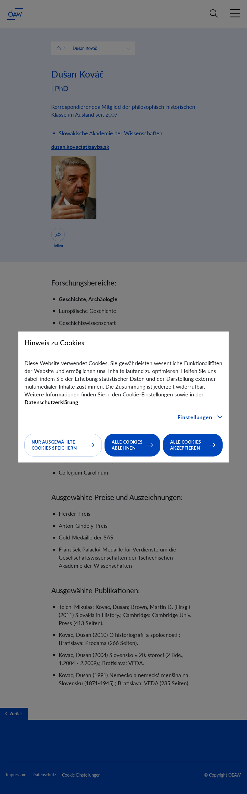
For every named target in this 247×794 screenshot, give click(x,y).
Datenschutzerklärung (51, 402)
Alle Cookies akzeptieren (185, 444)
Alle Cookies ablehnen (127, 444)
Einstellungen (194, 417)
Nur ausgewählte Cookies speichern (54, 444)
